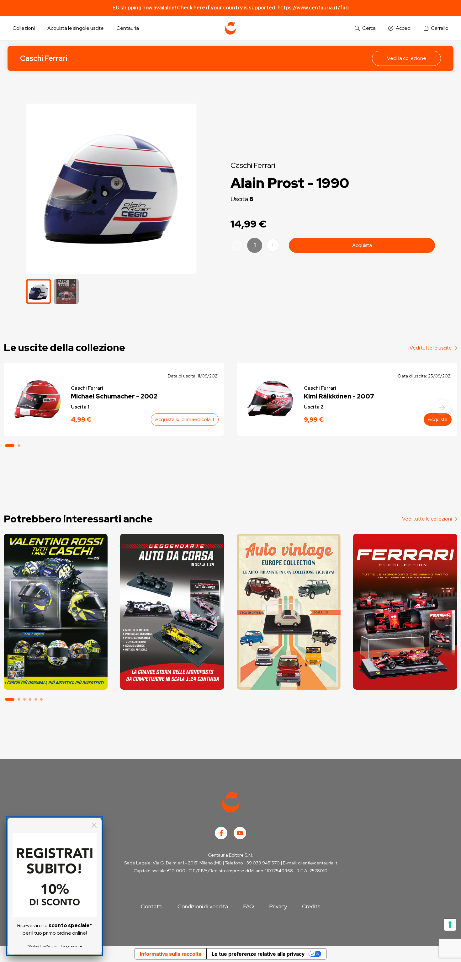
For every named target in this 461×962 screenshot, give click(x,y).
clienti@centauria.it (317, 863)
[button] (365, 28)
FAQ (248, 906)
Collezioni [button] (24, 28)
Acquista (362, 245)
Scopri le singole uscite (55, 678)
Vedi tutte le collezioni (427, 519)
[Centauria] (230, 28)
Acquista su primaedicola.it (185, 419)
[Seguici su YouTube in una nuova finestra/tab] (240, 833)
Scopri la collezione (55, 661)
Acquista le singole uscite (75, 28)
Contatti (151, 906)
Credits (311, 906)
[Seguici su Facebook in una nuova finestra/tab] (221, 833)
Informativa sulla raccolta (170, 954)
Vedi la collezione (406, 58)
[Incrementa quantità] (273, 245)
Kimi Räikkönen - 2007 (339, 396)
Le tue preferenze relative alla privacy (258, 954)
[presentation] (441, 407)
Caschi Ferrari (43, 58)
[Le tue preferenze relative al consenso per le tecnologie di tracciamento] (450, 925)
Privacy (278, 906)
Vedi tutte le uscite (431, 348)
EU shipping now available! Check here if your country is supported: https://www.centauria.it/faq (231, 7)
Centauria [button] (127, 28)
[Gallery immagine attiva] (111, 189)
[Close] (94, 825)
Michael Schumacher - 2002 (114, 396)
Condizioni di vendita (203, 906)
